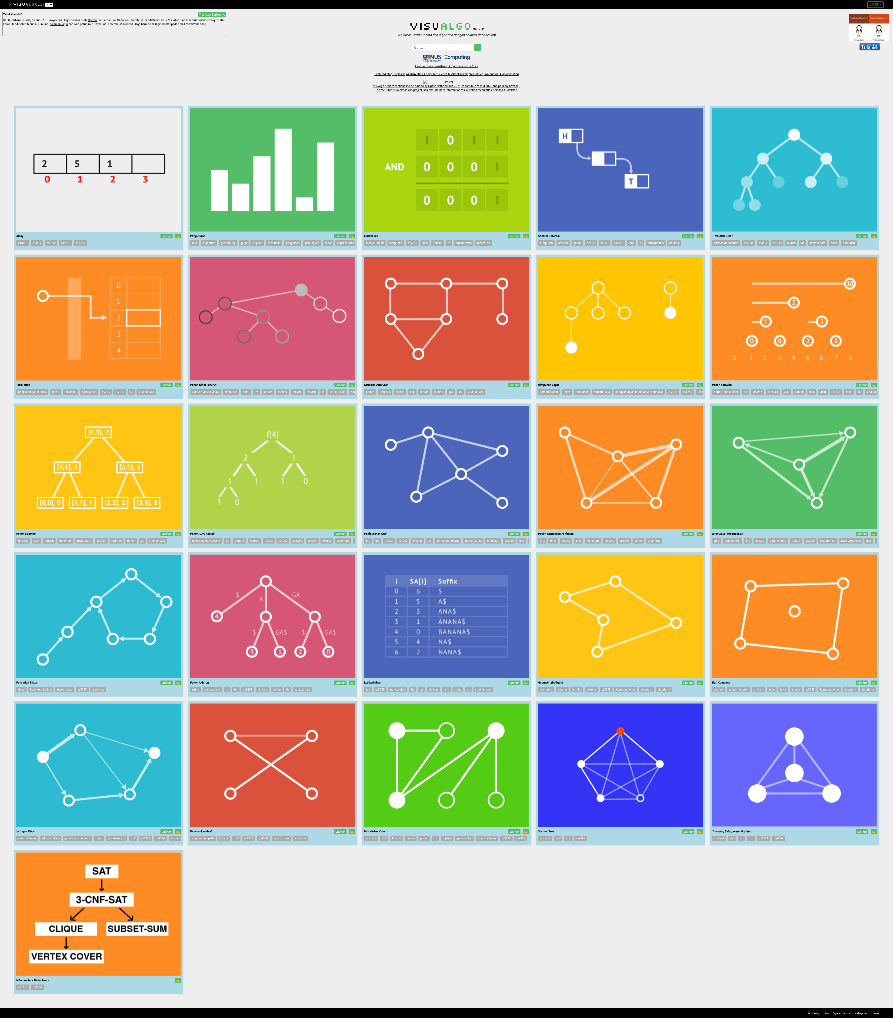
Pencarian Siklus (26, 682)
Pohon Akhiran (199, 682)
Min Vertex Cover (375, 831)
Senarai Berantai (549, 236)
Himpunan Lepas (548, 385)
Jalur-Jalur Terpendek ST (727, 534)
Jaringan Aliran (25, 831)
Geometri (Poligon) (550, 682)
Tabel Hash (23, 385)
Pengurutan (197, 236)
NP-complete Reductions (32, 980)
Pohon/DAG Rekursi (202, 534)
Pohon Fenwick (722, 385)
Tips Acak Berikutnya (212, 15)
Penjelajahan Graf (375, 534)
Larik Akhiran (372, 682)
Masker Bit (371, 236)
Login (875, 5)
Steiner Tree (546, 831)
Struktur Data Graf (376, 385)
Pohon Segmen (26, 534)
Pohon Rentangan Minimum (555, 534)
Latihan (166, 236)
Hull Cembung (721, 682)
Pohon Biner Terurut (203, 385)
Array (19, 236)
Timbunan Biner (722, 236)
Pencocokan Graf (201, 831)
